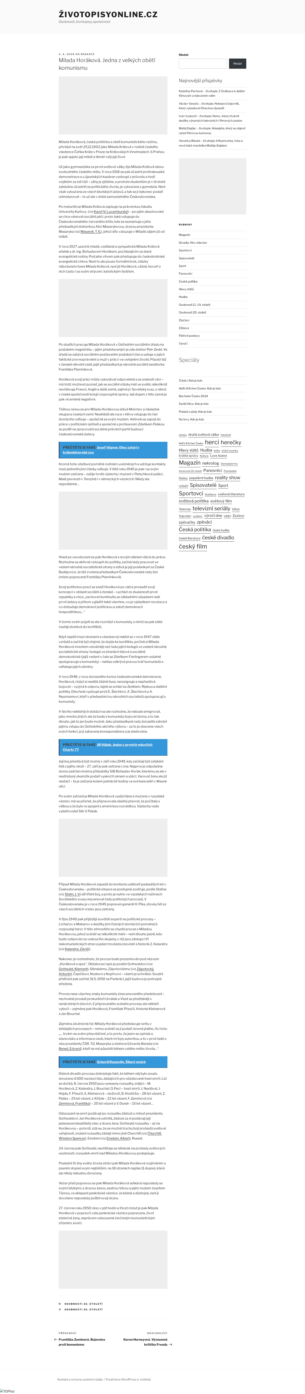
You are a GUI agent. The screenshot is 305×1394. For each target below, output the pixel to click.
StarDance (210, 494)
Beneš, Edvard (70, 1049)
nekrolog (210, 463)
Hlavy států (186, 289)
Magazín (184, 234)
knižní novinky (230, 450)
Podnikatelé (230, 471)
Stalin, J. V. (72, 894)
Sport (182, 266)
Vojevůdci (185, 516)
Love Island (218, 456)
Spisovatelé (186, 258)
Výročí (183, 343)
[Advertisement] (113, 105)
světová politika (194, 500)
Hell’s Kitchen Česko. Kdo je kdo (200, 388)
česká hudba (221, 530)
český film (193, 546)
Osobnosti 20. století (84, 1303)
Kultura (204, 455)
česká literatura (189, 538)
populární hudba (201, 478)
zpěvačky (187, 522)
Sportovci (185, 250)
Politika (183, 478)
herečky (231, 442)
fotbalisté (226, 434)
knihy (217, 450)
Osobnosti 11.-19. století (194, 304)
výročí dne (213, 515)
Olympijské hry (229, 463)
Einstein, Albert (118, 1138)
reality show (227, 477)
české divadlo (218, 537)
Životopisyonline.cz (108, 14)
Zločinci (184, 320)
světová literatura (231, 494)
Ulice (236, 509)
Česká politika (188, 281)
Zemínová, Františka (74, 1103)
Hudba (183, 297)
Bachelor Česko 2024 (193, 396)
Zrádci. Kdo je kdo (190, 380)
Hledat (183, 54)
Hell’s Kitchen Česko (191, 443)
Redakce (88, 54)
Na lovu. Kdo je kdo (191, 419)
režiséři (183, 485)
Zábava (184, 328)
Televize (185, 509)
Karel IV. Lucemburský (111, 212)
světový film (221, 501)
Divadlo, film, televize (193, 242)
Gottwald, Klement (73, 969)
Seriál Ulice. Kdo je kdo (194, 403)
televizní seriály (212, 508)
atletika (183, 435)
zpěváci (204, 522)
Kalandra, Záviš (76, 949)
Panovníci (185, 273)
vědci (227, 516)
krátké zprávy (188, 456)
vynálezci (198, 516)
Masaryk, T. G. (91, 232)
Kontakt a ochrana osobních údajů (79, 1379)
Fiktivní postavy (189, 335)
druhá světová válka (203, 435)
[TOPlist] (7, 1391)
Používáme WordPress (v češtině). (128, 1379)
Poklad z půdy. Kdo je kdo (195, 411)
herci (212, 442)
